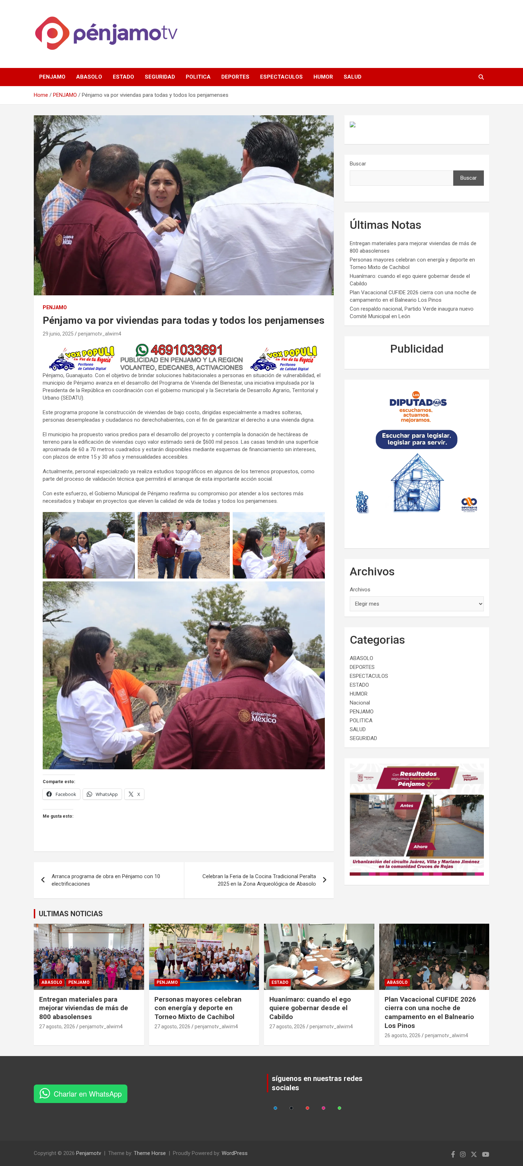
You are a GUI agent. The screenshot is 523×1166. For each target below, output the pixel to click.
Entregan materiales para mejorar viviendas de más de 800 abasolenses (83, 1008)
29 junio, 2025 (58, 334)
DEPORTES (235, 77)
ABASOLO (89, 77)
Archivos (360, 589)
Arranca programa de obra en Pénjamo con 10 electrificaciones (106, 880)
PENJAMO (52, 77)
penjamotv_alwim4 (99, 334)
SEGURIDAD (160, 77)
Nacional (360, 703)
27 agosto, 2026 (57, 1026)
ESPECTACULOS (281, 77)
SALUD (352, 77)
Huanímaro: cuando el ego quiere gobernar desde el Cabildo (310, 1008)
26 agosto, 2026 (403, 1035)
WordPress (235, 1153)
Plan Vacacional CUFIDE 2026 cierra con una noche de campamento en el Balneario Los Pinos (430, 1012)
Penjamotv (88, 1153)
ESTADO (123, 77)
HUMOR (323, 77)
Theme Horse (150, 1153)
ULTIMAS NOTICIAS (71, 913)
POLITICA (198, 77)
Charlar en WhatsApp (88, 1093)
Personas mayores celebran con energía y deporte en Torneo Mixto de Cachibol (198, 1008)
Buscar (358, 163)
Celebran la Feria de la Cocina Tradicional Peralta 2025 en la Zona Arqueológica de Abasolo (259, 880)
